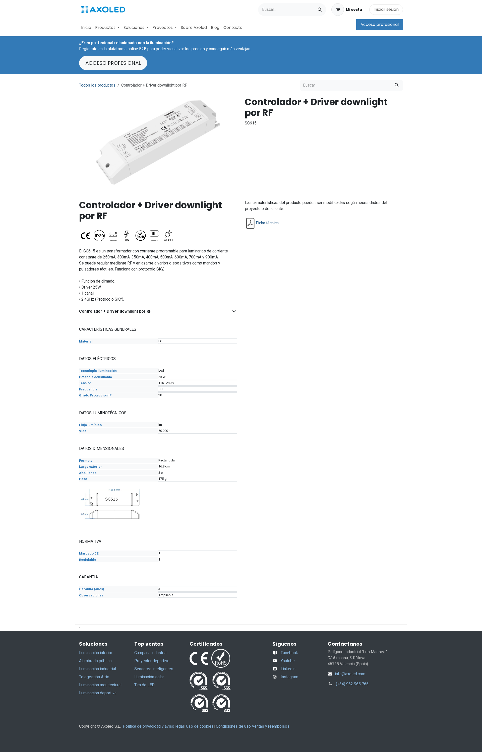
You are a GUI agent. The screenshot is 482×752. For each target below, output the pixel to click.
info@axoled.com (349, 673)
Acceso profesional (379, 24)
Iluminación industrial (97, 668)
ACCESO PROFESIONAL (113, 62)
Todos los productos (97, 85)
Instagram (289, 676)
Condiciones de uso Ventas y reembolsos (252, 726)
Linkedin (288, 668)
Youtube (288, 660)
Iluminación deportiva (97, 693)
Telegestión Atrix (94, 676)
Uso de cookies (200, 726)
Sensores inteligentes (153, 668)
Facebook (289, 652)
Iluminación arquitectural (100, 684)
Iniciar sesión (386, 9)
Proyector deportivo (151, 660)
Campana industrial (150, 652)
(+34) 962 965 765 (352, 683)
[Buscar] (320, 9)
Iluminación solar (149, 676)
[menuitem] (86, 28)
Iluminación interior (95, 652)
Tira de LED (144, 684)
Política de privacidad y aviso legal (153, 726)
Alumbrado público (95, 660)
